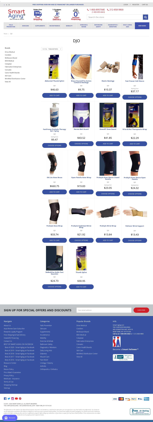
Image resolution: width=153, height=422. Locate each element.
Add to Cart (55, 95)
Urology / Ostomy (46, 363)
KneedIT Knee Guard (108, 129)
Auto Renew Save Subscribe (14, 328)
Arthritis (43, 366)
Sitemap (7, 388)
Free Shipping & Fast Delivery (14, 335)
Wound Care (44, 357)
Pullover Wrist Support (135, 226)
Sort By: (44, 49)
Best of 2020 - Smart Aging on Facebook (19, 347)
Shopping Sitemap (10, 385)
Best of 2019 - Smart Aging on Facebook (19, 350)
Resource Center (10, 363)
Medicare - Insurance (11, 378)
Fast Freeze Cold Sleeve (134, 81)
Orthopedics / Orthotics (49, 369)
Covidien (8, 55)
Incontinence (54, 26)
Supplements (40, 26)
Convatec (8, 70)
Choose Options (134, 97)
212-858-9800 (116, 9)
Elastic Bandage (108, 81)
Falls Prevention (11, 26)
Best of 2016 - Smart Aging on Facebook (19, 360)
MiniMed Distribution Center (15, 79)
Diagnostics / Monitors (113, 26)
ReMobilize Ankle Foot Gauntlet (54, 273)
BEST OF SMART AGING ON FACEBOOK (18, 344)
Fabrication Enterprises (13, 67)
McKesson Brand (11, 58)
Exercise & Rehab (84, 26)
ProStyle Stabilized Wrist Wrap (81, 227)
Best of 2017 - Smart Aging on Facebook (19, 357)
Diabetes (43, 353)
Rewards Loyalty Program (13, 332)
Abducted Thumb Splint (54, 81)
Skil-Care (8, 76)
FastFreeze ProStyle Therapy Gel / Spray (54, 130)
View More (142, 26)
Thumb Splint (81, 272)
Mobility (69, 26)
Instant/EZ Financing (11, 338)
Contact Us (8, 341)
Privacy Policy (9, 375)
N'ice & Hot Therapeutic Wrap (135, 129)
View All (8, 82)
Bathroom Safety (98, 26)
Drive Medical (10, 52)
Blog (5, 366)
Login (126, 5)
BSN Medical (9, 61)
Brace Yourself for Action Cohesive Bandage (81, 82)
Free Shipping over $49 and (43, 5)
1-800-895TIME (97, 10)
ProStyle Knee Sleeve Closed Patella (108, 178)
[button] (106, 399)
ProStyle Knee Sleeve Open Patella (135, 178)
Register (135, 5)
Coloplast (8, 64)
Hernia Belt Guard (81, 129)
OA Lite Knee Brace (54, 177)
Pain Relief (44, 360)
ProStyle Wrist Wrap (108, 226)
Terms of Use (8, 382)
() (145, 5)
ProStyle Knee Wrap (55, 226)
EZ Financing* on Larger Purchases (69, 5)
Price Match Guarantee (12, 372)
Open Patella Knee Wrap (81, 177)
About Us (7, 325)
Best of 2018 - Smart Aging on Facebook (19, 353)
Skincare (25, 26)
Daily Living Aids (127, 26)
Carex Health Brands (12, 73)
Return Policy (9, 369)
